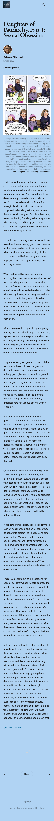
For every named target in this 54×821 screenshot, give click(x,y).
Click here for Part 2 (13, 727)
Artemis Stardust (13, 57)
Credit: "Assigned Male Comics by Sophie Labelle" (31, 172)
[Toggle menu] (49, 4)
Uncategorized (12, 68)
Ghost (41, 808)
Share (27, 774)
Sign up (27, 801)
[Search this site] (44, 4)
